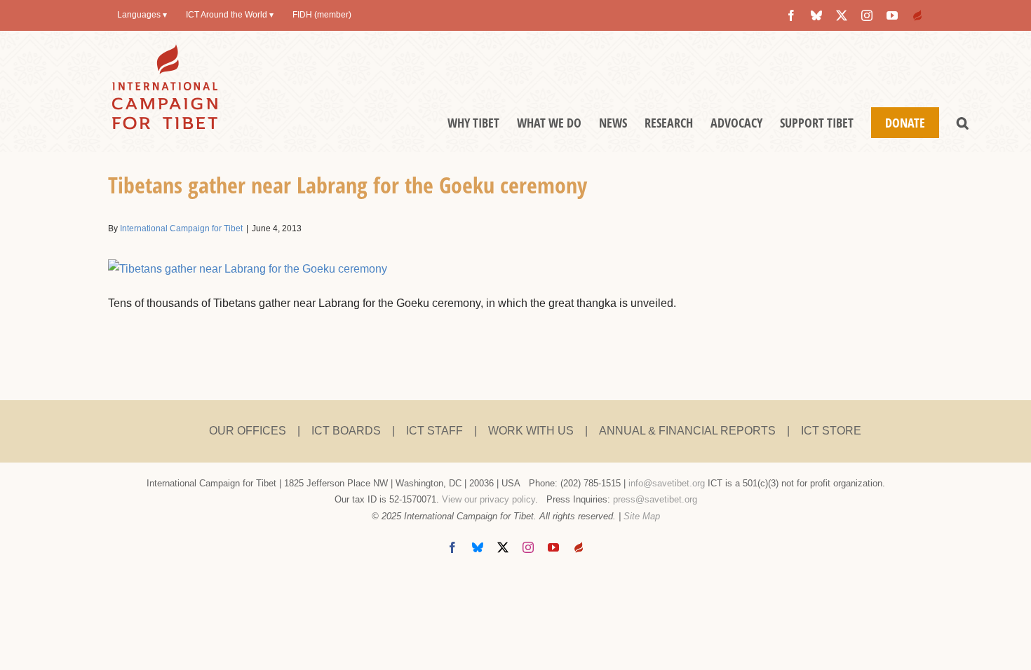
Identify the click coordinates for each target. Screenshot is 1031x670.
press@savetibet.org (655, 499)
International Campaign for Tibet (181, 228)
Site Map (642, 516)
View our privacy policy (488, 499)
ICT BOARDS (346, 431)
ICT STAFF (434, 431)
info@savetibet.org (666, 483)
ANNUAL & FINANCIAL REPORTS (687, 431)
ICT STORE (831, 431)
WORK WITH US (531, 431)
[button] (963, 122)
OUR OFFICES (247, 431)
